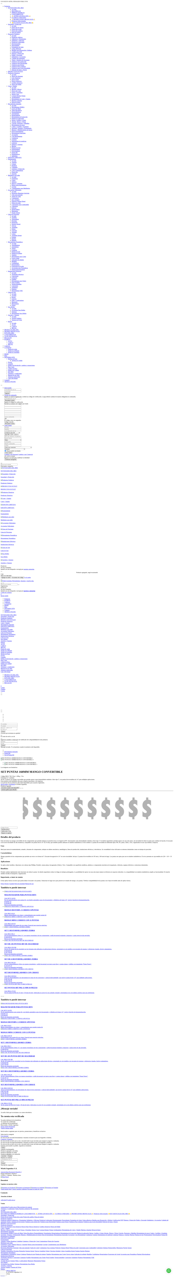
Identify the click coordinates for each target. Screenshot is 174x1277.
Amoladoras (15, 247)
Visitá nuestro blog (6, 1189)
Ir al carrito (27, 577)
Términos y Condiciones (8, 1209)
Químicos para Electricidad (19, 63)
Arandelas (14, 227)
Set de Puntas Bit (9, 755)
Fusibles (14, 279)
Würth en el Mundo (13, 351)
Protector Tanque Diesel (18, 201)
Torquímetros (15, 113)
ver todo (14, 9)
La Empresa (7, 347)
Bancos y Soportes (17, 183)
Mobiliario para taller (14, 175)
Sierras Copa (15, 94)
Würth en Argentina (13, 352)
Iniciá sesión (7, 388)
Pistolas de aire (16, 251)
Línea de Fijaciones (13, 214)
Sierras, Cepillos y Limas (19, 120)
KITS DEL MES (9, 333)
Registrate (12, 784)
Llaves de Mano (16, 109)
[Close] (1, 3)
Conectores (15, 286)
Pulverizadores (16, 151)
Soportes (14, 174)
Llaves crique (15, 258)
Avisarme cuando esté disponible (10, 787)
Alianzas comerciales (14, 377)
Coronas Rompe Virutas (18, 96)
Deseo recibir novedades (14, 451)
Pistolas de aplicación (18, 118)
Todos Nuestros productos (22, 1209)
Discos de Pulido (16, 84)
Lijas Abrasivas (16, 78)
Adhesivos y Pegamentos (19, 39)
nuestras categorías (29, 569)
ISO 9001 (11, 372)
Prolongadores (16, 149)
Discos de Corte (16, 91)
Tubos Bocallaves (17, 110)
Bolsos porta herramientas (19, 185)
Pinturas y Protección (18, 53)
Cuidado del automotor (18, 58)
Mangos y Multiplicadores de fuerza (22, 130)
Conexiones (15, 276)
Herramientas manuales (14, 104)
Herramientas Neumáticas (15, 242)
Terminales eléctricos (18, 274)
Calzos (13, 234)
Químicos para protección (19, 61)
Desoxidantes (15, 45)
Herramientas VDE (17, 290)
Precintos (14, 221)
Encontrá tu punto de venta (35, 1189)
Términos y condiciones (15, 373)
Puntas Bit (14, 152)
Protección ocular (17, 29)
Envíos (10, 362)
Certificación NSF (17, 52)
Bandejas (14, 165)
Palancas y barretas (17, 144)
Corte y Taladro (12, 86)
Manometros (15, 303)
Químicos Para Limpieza (19, 66)
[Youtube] (51, 1187)
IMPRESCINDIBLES (18, 12)
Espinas (14, 237)
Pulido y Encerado (17, 55)
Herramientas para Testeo (19, 281)
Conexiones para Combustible (20, 204)
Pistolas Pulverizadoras (18, 269)
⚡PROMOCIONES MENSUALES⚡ (23, 19)
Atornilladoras (16, 245)
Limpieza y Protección (18, 169)
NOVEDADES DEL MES (16, 8)
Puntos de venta (12, 349)
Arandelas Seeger (17, 235)
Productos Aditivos (17, 37)
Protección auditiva (17, 31)
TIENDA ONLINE (10, 381)
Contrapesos (15, 198)
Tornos (14, 248)
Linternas (14, 143)
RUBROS (7, 339)
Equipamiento (12, 159)
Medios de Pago (12, 359)
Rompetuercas (16, 154)
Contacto (7, 380)
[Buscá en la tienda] (18, 584)
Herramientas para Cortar (19, 256)
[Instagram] (22, 1187)
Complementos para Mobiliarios (21, 188)
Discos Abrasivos (17, 81)
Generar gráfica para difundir (8, 789)
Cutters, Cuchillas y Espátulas (20, 126)
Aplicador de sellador (18, 260)
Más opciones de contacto (24, 1207)
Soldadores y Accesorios (19, 57)
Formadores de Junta (17, 47)
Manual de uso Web (13, 375)
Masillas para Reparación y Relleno (22, 50)
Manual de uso (29, 883)
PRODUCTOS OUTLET (15, 71)
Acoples (14, 295)
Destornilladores (16, 112)
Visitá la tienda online (7, 1128)
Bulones (14, 240)
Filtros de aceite (16, 203)
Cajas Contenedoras (17, 170)
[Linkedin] (37, 1187)
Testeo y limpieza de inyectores (20, 60)
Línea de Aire (12, 292)
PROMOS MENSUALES (12, 331)
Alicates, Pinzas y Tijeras (19, 122)
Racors (14, 297)
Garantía (10, 364)
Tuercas (14, 225)
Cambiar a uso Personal (11, 454)
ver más (3, 1210)
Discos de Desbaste (17, 76)
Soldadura (14, 156)
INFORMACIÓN (9, 357)
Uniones (14, 299)
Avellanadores (16, 97)
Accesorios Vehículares (14, 190)
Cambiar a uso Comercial (25, 454)
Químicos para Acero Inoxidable (21, 68)
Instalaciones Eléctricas (14, 271)
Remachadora (15, 264)
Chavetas (14, 230)
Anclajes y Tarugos (13, 315)
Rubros (10, 321)
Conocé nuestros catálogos (19, 1189)
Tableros (14, 182)
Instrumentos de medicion (19, 141)
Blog (5, 355)
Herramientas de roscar (18, 125)
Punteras (14, 289)
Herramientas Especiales (19, 133)
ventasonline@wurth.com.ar (9, 1207)
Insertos (14, 238)
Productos (7, 6)
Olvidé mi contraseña (10, 395)
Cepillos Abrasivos (17, 83)
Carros (13, 180)
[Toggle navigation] (1, 579)
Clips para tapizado (17, 195)
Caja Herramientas (17, 136)
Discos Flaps (15, 79)
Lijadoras (14, 250)
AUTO (14, 325)
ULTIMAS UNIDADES (19, 17)
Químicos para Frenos (18, 65)
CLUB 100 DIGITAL (10, 336)
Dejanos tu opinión (6, 833)
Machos (14, 146)
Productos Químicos (14, 34)
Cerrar (3, 1147)
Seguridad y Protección (14, 24)
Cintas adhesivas (16, 48)
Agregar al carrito (5, 577)
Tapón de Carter (16, 196)
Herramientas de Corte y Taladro (21, 99)
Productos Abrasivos (14, 73)
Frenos (13, 305)
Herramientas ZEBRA (18, 107)
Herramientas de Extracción (19, 117)
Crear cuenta (8, 425)
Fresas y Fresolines (17, 92)
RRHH (6, 354)
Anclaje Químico (16, 318)
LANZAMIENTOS (17, 14)
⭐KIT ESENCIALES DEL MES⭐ (22, 22)
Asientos (14, 162)
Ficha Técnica (5, 883)
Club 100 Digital (13, 378)
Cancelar (3, 1156)
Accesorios (15, 135)
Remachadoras (16, 115)
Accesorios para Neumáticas (20, 268)
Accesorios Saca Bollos (18, 310)
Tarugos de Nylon (17, 320)
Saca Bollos (11, 307)
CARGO (14, 326)
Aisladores (15, 287)
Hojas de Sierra (16, 102)
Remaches (14, 222)
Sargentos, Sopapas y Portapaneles (21, 128)
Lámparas (14, 277)
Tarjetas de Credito (17, 360)
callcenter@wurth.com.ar (8, 1200)
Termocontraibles (16, 284)
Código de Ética (12, 368)
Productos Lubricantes (18, 42)
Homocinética (16, 209)
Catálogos (7, 346)
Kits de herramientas (17, 131)
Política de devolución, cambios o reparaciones (21, 365)
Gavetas (14, 187)
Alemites (14, 232)
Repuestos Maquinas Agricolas (20, 193)
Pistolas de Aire (16, 148)
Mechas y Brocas (16, 89)
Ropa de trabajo (16, 32)
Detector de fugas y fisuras (19, 70)
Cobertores (15, 206)
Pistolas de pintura (17, 253)
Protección (15, 172)
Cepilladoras (15, 263)
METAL (14, 328)
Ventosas (14, 312)
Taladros (14, 255)
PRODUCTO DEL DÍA (11, 329)
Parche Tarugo (16, 212)
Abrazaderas (15, 219)
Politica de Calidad (13, 370)
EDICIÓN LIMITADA (15, 157)
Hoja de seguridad (19, 883)
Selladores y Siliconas (18, 40)
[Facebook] (8, 1187)
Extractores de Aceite (18, 266)
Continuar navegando (10, 459)
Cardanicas (15, 138)
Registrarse (12, 1126)
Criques (14, 164)
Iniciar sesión (4, 1126)
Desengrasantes (16, 44)
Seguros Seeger (16, 224)
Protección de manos (17, 27)
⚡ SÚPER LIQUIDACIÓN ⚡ (21, 16)
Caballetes (14, 167)
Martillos (14, 261)
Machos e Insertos (17, 100)
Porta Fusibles (16, 282)
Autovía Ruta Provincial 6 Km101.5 (11, 1172)
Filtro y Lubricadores (18, 300)
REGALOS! (8, 338)
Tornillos (14, 217)
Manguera (14, 302)
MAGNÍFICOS (16, 11)
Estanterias (15, 178)
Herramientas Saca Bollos (19, 313)
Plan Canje (11, 367)
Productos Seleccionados (19, 21)
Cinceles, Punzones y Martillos (20, 123)
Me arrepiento (34, 1209)
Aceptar (10, 1156)
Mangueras (15, 211)
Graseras (14, 139)
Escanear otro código (17, 577)
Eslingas (14, 208)
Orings (13, 229)
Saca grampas (15, 200)
